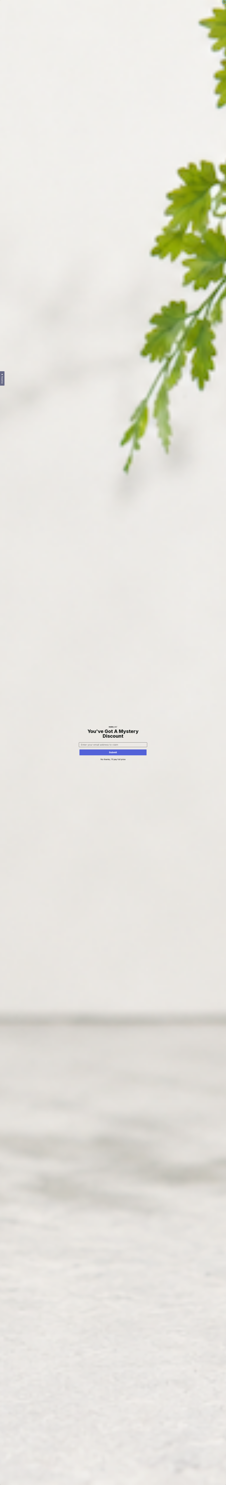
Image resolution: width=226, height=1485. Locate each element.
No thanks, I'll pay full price (113, 759)
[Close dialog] (224, 2)
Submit (113, 752)
